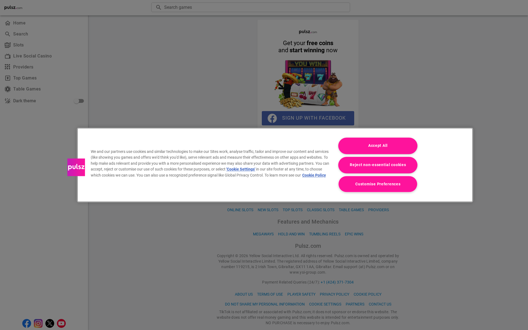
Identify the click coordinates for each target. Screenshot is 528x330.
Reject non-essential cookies (378, 165)
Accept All (378, 146)
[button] (76, 167)
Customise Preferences (377, 184)
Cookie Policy (314, 175)
